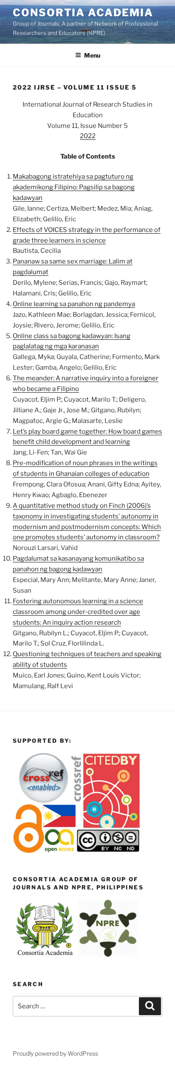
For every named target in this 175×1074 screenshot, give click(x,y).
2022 (88, 136)
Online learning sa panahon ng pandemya (74, 304)
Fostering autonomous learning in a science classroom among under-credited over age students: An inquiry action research (78, 611)
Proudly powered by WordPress (55, 1053)
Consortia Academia (83, 12)
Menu (92, 55)
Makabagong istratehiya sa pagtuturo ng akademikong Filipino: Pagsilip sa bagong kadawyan (74, 187)
